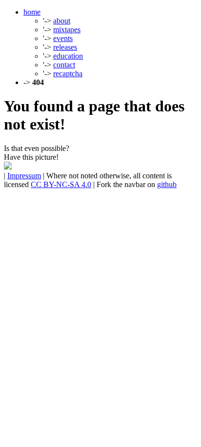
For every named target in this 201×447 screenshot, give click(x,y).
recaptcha (67, 73)
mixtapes (66, 29)
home (31, 12)
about (61, 21)
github (167, 184)
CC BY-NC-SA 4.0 (61, 184)
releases (65, 47)
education (68, 56)
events (63, 38)
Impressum (24, 175)
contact (64, 65)
